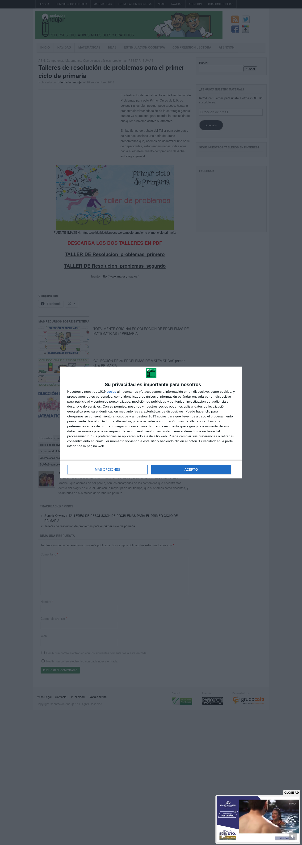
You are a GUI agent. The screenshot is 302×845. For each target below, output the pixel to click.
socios (111, 391)
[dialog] (151, 422)
